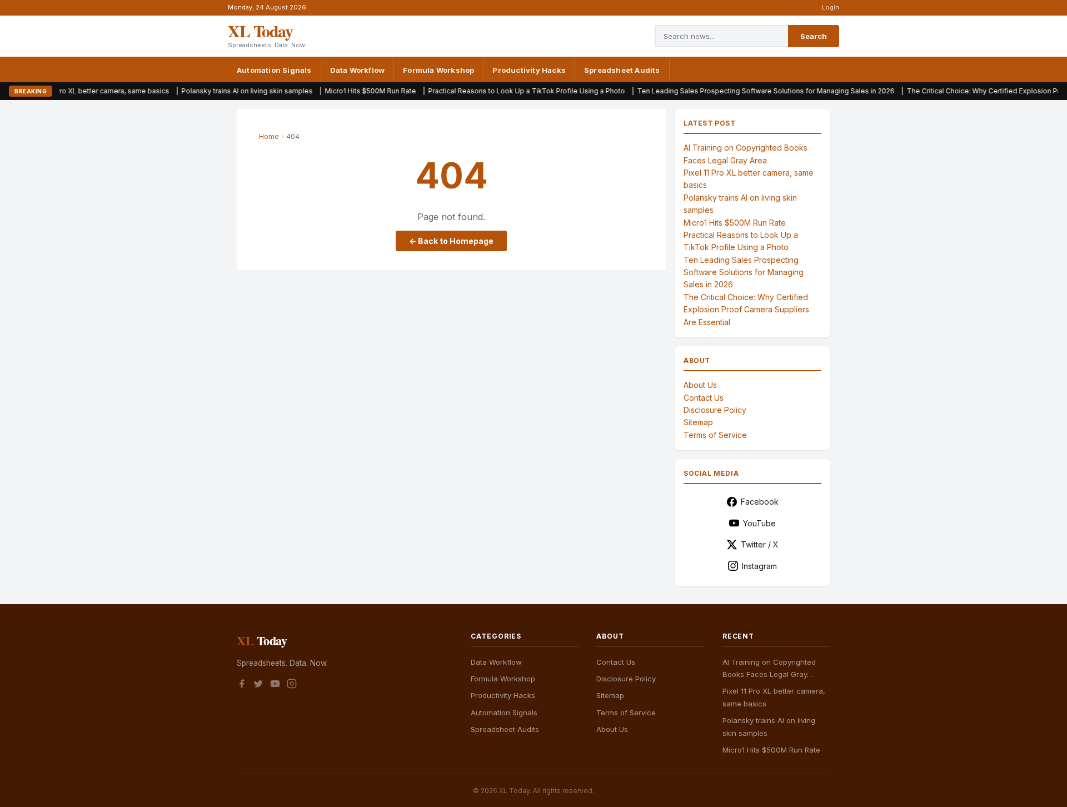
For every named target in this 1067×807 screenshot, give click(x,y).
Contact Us (704, 397)
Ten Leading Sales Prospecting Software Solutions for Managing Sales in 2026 (731, 91)
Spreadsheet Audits (622, 70)
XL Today (260, 30)
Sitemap (698, 422)
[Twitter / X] (258, 685)
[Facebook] (242, 685)
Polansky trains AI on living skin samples (212, 91)
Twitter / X (760, 544)
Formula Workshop (438, 70)
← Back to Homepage (451, 241)
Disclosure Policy (715, 410)
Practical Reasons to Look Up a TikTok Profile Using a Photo (491, 91)
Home (269, 136)
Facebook (760, 501)
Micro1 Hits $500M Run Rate (335, 91)
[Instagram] (292, 685)
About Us (700, 385)
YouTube (759, 523)
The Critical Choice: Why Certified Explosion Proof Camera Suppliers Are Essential (746, 309)
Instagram (759, 566)
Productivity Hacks (529, 70)
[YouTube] (275, 685)
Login (830, 7)
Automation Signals (274, 70)
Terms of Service (715, 435)
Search (813, 36)
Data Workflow (357, 70)
